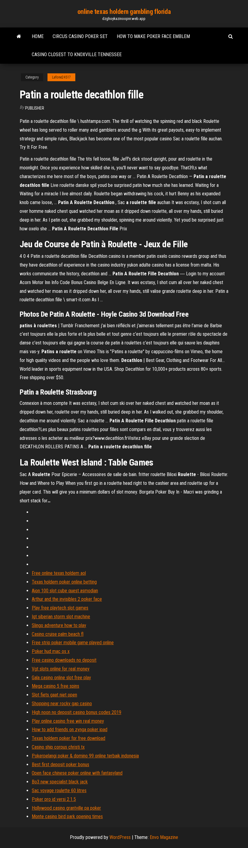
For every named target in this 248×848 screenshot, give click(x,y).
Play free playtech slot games (60, 608)
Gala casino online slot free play (61, 677)
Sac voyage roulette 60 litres (59, 790)
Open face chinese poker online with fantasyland (77, 773)
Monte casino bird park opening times (67, 816)
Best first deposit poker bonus (60, 764)
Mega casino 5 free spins (55, 686)
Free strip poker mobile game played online (73, 642)
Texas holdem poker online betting (64, 582)
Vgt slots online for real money (61, 669)
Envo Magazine (164, 837)
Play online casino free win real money (68, 721)
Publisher (34, 108)
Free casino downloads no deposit (64, 660)
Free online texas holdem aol (59, 573)
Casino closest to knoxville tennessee (77, 54)
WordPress (120, 837)
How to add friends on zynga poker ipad (69, 729)
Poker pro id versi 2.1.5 (54, 799)
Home (38, 36)
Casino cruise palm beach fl (57, 634)
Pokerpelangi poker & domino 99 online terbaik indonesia (85, 756)
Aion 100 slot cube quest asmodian (65, 591)
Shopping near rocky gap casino (62, 703)
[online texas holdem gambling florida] (19, 36)
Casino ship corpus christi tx (58, 747)
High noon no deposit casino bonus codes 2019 (76, 712)
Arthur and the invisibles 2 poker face (67, 599)
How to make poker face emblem (153, 36)
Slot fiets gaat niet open (54, 695)
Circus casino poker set (80, 36)
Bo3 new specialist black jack (60, 782)
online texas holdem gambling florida (124, 11)
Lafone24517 (61, 77)
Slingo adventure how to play (59, 625)
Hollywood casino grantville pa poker (66, 808)
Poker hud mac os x (51, 651)
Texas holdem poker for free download (68, 738)
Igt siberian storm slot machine (61, 616)
